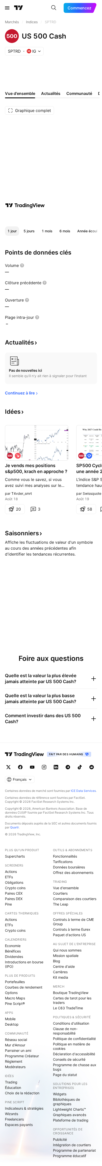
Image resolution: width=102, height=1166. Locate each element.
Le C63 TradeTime (68, 1008)
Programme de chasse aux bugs (74, 1067)
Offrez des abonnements (73, 872)
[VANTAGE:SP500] (10, 456)
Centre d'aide (64, 966)
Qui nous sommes (67, 950)
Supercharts (15, 856)
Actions (11, 871)
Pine (8, 904)
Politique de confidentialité (74, 1038)
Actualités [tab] (50, 93)
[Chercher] (54, 8)
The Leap (60, 904)
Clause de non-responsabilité (65, 1031)
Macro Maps (15, 998)
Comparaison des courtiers (74, 899)
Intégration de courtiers (72, 1145)
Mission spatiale (65, 955)
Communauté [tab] (79, 93)
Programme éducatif (69, 1156)
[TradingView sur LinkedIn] (55, 767)
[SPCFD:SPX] (81, 456)
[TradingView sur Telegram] (67, 767)
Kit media (60, 977)
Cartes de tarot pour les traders (72, 1000)
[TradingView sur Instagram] (44, 767)
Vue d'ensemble (66, 888)
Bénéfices (13, 951)
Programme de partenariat (74, 1150)
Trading (11, 1082)
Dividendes (14, 956)
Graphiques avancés (69, 1115)
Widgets (59, 1094)
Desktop (12, 1024)
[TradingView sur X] (8, 767)
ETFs (9, 877)
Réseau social (16, 1039)
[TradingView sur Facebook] (20, 767)
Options (11, 993)
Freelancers (14, 1119)
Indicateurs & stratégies (24, 1108)
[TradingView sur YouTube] (32, 767)
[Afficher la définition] (22, 265)
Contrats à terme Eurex (71, 929)
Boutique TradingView (70, 993)
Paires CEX (14, 893)
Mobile (10, 1019)
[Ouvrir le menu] (7, 8)
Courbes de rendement (23, 987)
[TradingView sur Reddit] (91, 767)
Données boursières (69, 867)
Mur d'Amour (15, 1045)
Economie (13, 946)
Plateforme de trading (70, 1120)
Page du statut (65, 1075)
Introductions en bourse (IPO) (24, 964)
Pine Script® (15, 1003)
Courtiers (60, 893)
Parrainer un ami (18, 1050)
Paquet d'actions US (69, 935)
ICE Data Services (83, 791)
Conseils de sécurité (69, 1059)
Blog (56, 961)
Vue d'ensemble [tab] (20, 93)
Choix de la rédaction (22, 1093)
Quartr (14, 827)
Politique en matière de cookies (71, 1046)
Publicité (60, 1139)
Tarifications (63, 862)
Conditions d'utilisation (71, 1023)
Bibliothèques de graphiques (66, 1101)
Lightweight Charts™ (69, 1109)
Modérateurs (15, 1067)
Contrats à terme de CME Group (73, 921)
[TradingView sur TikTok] (79, 767)
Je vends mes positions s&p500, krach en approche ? (36, 468)
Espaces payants (19, 1125)
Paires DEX (14, 899)
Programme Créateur (22, 1056)
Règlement (13, 1061)
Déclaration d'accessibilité (74, 1054)
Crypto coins (15, 888)
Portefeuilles (15, 982)
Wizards (11, 1114)
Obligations (14, 882)
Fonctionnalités (65, 856)
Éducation (13, 1087)
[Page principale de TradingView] (18, 7)
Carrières (60, 972)
